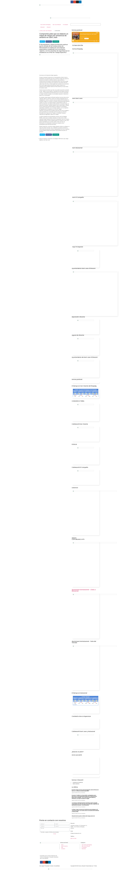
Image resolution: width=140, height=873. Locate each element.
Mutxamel (42, 27)
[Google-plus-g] (74, 2)
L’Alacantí (49, 27)
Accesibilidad (57, 865)
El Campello (65, 24)
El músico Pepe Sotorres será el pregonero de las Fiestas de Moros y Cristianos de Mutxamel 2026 (85, 790)
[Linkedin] (80, 2)
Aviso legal (41, 865)
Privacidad (47, 865)
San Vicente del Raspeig (45, 24)
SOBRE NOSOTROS (43, 1)
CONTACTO (53, 1)
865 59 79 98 (73, 838)
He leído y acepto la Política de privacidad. (50, 832)
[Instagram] (77, 2)
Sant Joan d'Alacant (47, 30)
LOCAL (41, 30)
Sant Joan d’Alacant (57, 24)
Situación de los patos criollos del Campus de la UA (83, 816)
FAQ (49, 1)
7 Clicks (95, 865)
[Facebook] (72, 2)
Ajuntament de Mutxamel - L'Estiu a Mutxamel (84, 590)
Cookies (51, 865)
